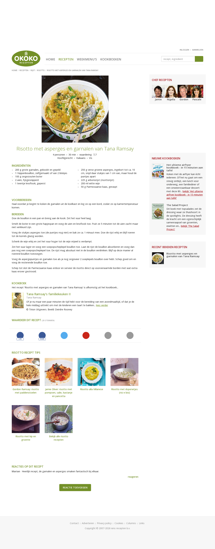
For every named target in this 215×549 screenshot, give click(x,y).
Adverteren (88, 523)
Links (141, 523)
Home (50, 59)
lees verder (102, 305)
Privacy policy (104, 523)
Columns (131, 523)
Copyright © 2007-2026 (98, 528)
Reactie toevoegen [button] (75, 487)
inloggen (184, 49)
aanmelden (197, 49)
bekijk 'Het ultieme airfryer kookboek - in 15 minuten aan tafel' (184, 195)
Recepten (66, 59)
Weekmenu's (87, 59)
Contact (74, 523)
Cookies (119, 523)
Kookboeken (110, 59)
